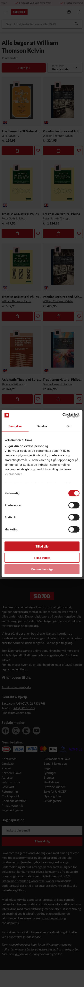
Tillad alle (42, 546)
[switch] (74, 505)
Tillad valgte (42, 557)
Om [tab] (68, 426)
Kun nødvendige (42, 569)
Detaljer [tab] (42, 426)
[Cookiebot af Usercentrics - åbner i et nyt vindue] (62, 415)
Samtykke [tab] (15, 426)
